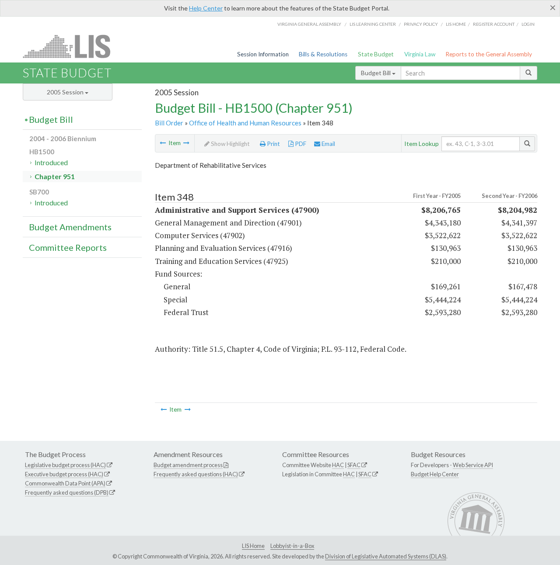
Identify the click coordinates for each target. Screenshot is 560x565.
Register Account (493, 24)
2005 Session (66, 92)
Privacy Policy (421, 24)
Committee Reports (68, 247)
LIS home (456, 24)
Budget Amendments (70, 227)
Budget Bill (376, 72)
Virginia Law (419, 54)
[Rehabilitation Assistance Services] (186, 142)
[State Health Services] (163, 142)
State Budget (376, 54)
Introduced (51, 162)
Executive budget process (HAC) (64, 474)
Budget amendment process (188, 464)
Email (327, 143)
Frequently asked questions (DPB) (66, 492)
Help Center (206, 8)
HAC (338, 464)
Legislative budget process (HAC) (65, 464)
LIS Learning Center (373, 24)
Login (528, 24)
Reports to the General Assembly (488, 54)
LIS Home (253, 545)
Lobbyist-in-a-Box (292, 545)
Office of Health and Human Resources (245, 123)
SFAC (353, 464)
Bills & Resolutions (323, 54)
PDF (300, 143)
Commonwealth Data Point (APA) (65, 483)
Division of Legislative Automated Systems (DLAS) (385, 556)
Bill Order (169, 123)
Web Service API (473, 464)
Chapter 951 (55, 176)
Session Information (263, 54)
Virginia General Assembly (309, 24)
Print (273, 143)
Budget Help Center (435, 474)
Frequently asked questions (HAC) (196, 474)
